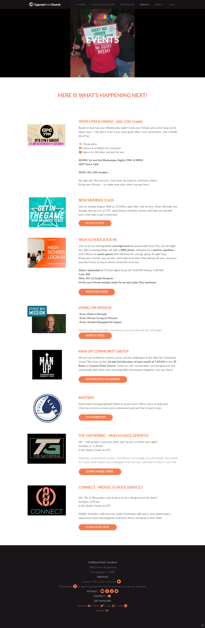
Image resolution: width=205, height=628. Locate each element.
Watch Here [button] (95, 335)
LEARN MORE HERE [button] (100, 471)
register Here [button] (97, 291)
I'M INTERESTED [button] (96, 417)
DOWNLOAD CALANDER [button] (103, 379)
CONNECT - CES (110, 487)
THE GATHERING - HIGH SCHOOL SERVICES (113, 436)
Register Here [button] (95, 223)
